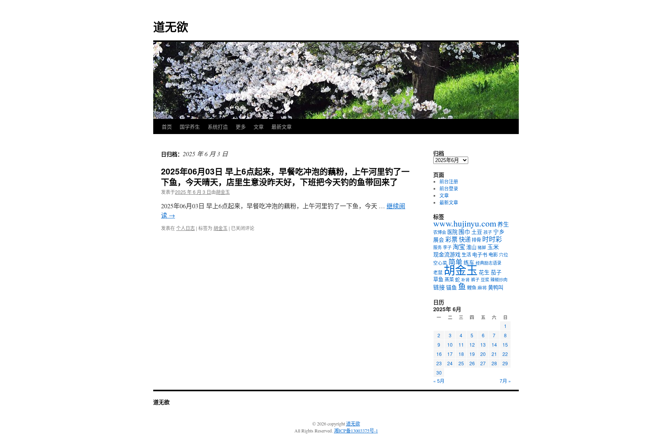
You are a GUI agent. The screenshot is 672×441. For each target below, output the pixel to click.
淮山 (471, 247)
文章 (259, 126)
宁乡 (499, 231)
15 (505, 344)
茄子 (496, 272)
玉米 (493, 247)
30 (439, 372)
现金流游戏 (446, 254)
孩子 (487, 232)
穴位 (503, 255)
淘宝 (459, 246)
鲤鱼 (471, 287)
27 (483, 363)
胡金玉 (223, 191)
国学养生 (190, 126)
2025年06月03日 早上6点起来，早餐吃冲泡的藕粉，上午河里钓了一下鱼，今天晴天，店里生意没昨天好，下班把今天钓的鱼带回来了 (285, 176)
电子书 (479, 254)
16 (439, 353)
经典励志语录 (488, 263)
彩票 (451, 239)
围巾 (464, 231)
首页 (167, 126)
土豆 (476, 231)
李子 (447, 247)
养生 (503, 224)
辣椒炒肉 (499, 279)
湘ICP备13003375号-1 (356, 430)
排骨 (476, 240)
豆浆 (485, 279)
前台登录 (448, 188)
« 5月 (438, 380)
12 (472, 344)
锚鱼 (451, 287)
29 (505, 363)
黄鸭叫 (495, 287)
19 (472, 353)
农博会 (439, 232)
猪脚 (482, 247)
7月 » (505, 380)
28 (494, 363)
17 (450, 353)
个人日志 (185, 228)
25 (461, 363)
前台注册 (448, 181)
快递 (465, 239)
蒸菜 (449, 279)
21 (494, 353)
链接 (439, 287)
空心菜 (440, 263)
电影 (493, 254)
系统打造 (218, 126)
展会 (438, 239)
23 (439, 363)
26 (472, 363)
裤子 (475, 279)
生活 (466, 254)
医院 (452, 231)
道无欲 (170, 26)
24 (450, 363)
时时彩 (492, 239)
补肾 (465, 279)
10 (450, 344)
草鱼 (438, 279)
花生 (484, 272)
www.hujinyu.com (464, 223)
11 (461, 344)
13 (483, 344)
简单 (455, 262)
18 (461, 353)
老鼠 (438, 272)
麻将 (482, 288)
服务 (437, 247)
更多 (241, 126)
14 (494, 344)
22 (505, 353)
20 (483, 353)
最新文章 (281, 126)
